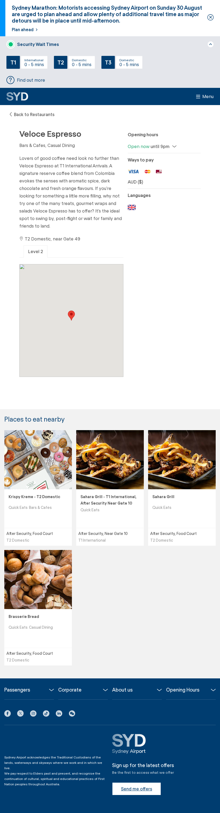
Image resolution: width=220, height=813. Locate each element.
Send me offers (136, 788)
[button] (72, 714)
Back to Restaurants (33, 114)
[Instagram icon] (33, 714)
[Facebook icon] (7, 714)
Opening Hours (182, 690)
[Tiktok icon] (46, 714)
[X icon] (20, 714)
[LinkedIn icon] (59, 714)
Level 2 (35, 251)
